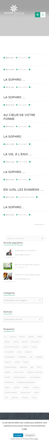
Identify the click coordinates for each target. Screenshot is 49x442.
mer (32, 367)
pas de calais (19, 372)
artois (16, 342)
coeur (34, 347)
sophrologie (25, 392)
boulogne (35, 342)
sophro (36, 387)
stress (36, 392)
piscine (7, 377)
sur (6, 398)
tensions (14, 398)
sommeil (26, 387)
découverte (9, 352)
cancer (25, 347)
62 (5, 337)
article (7, 342)
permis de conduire (34, 372)
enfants (28, 352)
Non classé (22, 58)
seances (16, 387)
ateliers (25, 342)
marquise (23, 367)
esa (31, 357)
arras (40, 337)
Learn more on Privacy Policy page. (24, 439)
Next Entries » (39, 224)
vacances (25, 398)
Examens (21, 197)
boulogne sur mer (12, 347)
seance (7, 387)
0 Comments (10, 257)
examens (39, 357)
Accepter (18, 435)
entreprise (22, 357)
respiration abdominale (26, 382)
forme (17, 362)
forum (25, 362)
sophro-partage (11, 392)
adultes (13, 337)
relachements (35, 377)
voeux (34, 398)
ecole (19, 352)
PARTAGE (8, 372)
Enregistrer (30, 435)
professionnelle (20, 377)
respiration (9, 382)
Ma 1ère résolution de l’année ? (27, 264)
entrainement (10, 357)
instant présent (10, 367)
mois (39, 367)
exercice (8, 362)
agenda (31, 337)
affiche (22, 337)
